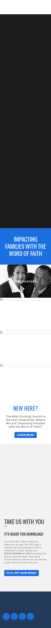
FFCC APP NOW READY (22, 573)
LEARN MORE (25, 435)
